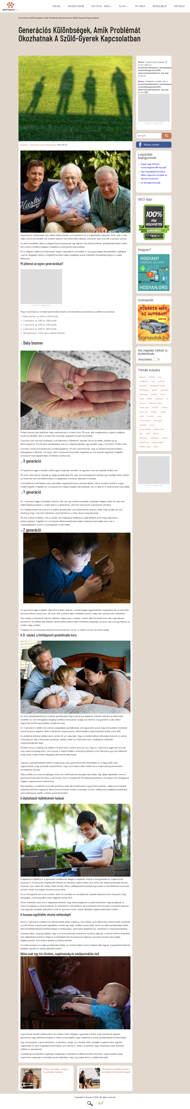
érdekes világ (144, 447)
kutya (141, 399)
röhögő (163, 412)
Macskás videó (155, 403)
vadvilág (142, 425)
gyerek (154, 390)
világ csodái (158, 429)
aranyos (142, 377)
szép (159, 416)
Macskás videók (76, 6)
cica (159, 377)
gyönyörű (164, 390)
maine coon (144, 407)
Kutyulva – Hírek (101, 6)
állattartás (143, 438)
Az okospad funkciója (150, 183)
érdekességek (157, 442)
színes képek (144, 421)
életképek (154, 438)
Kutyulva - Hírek (27, 145)
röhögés (154, 412)
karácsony (143, 394)
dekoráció (143, 386)
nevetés (155, 407)
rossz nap (143, 412)
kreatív (163, 394)
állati (148, 434)
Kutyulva (10, 6)
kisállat (154, 394)
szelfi (141, 416)
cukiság (161, 381)
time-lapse (158, 421)
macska (142, 403)
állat (141, 434)
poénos (165, 407)
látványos (159, 399)
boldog (151, 377)
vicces (152, 425)
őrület (155, 447)
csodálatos (143, 381)
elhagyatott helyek (157, 386)
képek (149, 399)
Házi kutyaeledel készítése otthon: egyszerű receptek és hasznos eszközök (154, 175)
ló (167, 399)
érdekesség (144, 442)
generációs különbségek (45, 145)
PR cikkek (140, 6)
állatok (155, 434)
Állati (122, 6)
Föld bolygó (144, 390)
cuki (153, 381)
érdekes (165, 438)
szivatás (150, 416)
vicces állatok (144, 429)
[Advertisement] (41, 286)
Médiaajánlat (160, 6)
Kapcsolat (179, 6)
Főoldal (56, 6)
